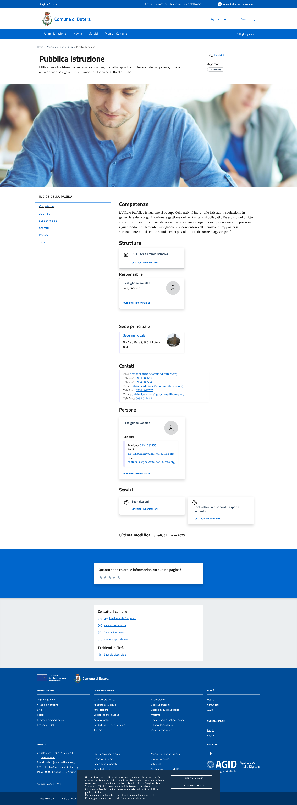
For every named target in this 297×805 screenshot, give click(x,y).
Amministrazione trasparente (165, 754)
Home (40, 47)
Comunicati (213, 705)
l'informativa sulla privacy (133, 798)
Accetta (194, 785)
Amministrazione (55, 47)
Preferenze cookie (147, 795)
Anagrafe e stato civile (105, 705)
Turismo (98, 730)
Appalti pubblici (101, 720)
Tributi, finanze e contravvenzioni (167, 720)
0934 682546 (144, 378)
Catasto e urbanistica (104, 700)
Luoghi (210, 730)
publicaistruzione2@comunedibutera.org (158, 394)
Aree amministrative (47, 705)
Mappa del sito (47, 798)
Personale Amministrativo (50, 720)
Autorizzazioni (101, 710)
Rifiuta (194, 778)
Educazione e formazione (106, 715)
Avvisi (210, 710)
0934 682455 (148, 445)
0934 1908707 (144, 390)
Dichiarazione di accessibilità (165, 769)
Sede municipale (134, 335)
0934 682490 (48, 757)
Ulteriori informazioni (145, 262)
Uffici (70, 47)
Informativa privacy (160, 759)
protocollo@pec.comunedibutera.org (153, 373)
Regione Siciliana (48, 4)
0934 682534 (144, 382)
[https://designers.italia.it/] (233, 764)
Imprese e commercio (161, 730)
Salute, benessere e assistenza (109, 725)
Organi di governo (46, 700)
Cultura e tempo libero (162, 725)
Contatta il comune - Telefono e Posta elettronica (173, 4)
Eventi (210, 735)
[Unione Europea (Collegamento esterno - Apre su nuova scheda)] (52, 678)
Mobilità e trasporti (160, 705)
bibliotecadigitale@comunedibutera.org (157, 386)
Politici (40, 715)
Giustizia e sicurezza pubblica (165, 710)
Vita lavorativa (158, 700)
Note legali (156, 764)
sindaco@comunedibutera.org (59, 762)
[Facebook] (223, 19)
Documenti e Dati (45, 725)
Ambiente (155, 715)
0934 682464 (144, 398)
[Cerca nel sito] (253, 19)
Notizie (210, 700)
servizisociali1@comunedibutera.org (151, 453)
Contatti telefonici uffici (49, 784)
